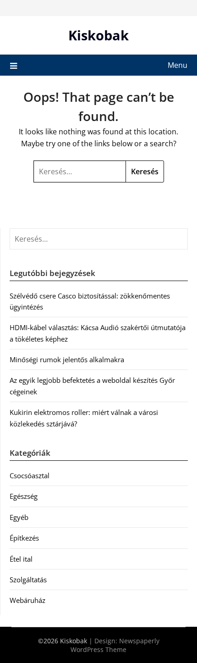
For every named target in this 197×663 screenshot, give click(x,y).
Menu (177, 65)
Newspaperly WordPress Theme (115, 645)
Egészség (24, 496)
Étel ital (21, 559)
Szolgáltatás (28, 579)
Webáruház (27, 600)
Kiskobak (98, 35)
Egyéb (19, 517)
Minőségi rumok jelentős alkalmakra (67, 359)
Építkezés (24, 537)
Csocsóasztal (29, 475)
